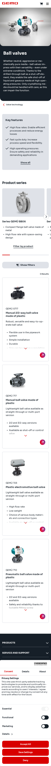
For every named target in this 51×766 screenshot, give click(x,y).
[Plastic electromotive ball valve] (42, 529)
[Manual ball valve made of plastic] (42, 442)
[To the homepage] (10, 3)
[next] (46, 216)
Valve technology (14, 104)
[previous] (5, 216)
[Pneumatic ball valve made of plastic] (42, 616)
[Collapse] (25, 348)
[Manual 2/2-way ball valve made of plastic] (42, 355)
